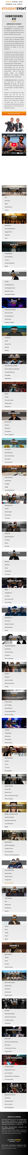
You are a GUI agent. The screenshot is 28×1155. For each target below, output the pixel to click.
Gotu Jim (7, 200)
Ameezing (8, 480)
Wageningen (10, 1133)
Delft (19, 1133)
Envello (7, 546)
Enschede (16, 1133)
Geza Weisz (8, 602)
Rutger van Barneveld (11, 814)
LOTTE (7, 508)
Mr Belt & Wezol (9, 683)
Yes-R (6, 764)
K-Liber (7, 761)
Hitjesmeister (9, 477)
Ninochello (8, 422)
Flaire (6, 210)
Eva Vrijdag (8, 705)
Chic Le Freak (9, 313)
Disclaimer (9, 1148)
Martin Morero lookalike (12, 369)
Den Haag (8, 1130)
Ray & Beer (8, 225)
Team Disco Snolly (10, 309)
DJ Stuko (7, 540)
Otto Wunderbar (9, 870)
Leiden (13, 1130)
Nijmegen (24, 1131)
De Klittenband (9, 1020)
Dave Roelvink (9, 599)
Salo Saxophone (9, 1107)
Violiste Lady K (9, 1066)
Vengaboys (8, 733)
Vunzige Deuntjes (10, 294)
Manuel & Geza (9, 291)
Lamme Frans (9, 848)
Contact (19, 4)
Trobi (6, 341)
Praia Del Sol (8, 462)
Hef (6, 901)
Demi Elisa (8, 515)
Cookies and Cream (10, 1048)
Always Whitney (9, 372)
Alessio (7, 425)
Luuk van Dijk (9, 680)
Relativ (7, 673)
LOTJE (6, 397)
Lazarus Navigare (10, 228)
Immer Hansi (8, 876)
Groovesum (13, 1148)
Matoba (7, 561)
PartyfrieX (8, 879)
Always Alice (9, 505)
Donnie (7, 964)
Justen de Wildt (9, 817)
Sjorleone (7, 428)
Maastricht (24, 1130)
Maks (6, 266)
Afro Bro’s (7, 459)
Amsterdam (4, 1131)
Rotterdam (18, 1131)
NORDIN (7, 235)
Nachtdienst (8, 207)
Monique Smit (9, 758)
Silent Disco (8, 985)
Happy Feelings (9, 322)
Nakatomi (8, 736)
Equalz (7, 911)
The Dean (7, 621)
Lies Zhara (8, 431)
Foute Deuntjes (9, 798)
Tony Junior (8, 1051)
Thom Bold (8, 571)
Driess (7, 926)
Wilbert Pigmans (10, 845)
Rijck (6, 203)
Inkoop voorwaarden (17, 1146)
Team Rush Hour (9, 490)
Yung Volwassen (9, 263)
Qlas (6, 238)
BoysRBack (8, 378)
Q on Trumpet (9, 1073)
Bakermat (8, 1045)
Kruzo (6, 543)
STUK (6, 630)
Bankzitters (8, 617)
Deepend (7, 655)
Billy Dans (8, 406)
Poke (6, 929)
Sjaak (6, 939)
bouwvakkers (18, 63)
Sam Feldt (8, 1038)
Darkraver (8, 992)
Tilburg (14, 1131)
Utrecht (10, 1131)
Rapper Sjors (8, 995)
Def (6, 197)
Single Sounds (9, 786)
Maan (6, 589)
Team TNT (8, 789)
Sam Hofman (8, 708)
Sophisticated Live (10, 1094)
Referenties (9, 4)
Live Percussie (9, 1079)
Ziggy (6, 487)
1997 (21, 52)
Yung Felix (8, 344)
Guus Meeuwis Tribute (11, 365)
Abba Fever (8, 792)
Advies (20, 2)
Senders (7, 564)
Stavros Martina (9, 456)
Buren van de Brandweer (12, 855)
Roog (6, 568)
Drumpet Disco (9, 1101)
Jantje (6, 932)
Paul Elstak (8, 739)
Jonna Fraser (9, 967)
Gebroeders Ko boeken (14, 113)
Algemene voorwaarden (7, 1146)
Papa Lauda (8, 873)
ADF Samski (8, 898)
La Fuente (7, 574)
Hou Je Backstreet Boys (11, 795)
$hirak (7, 347)
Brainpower (8, 770)
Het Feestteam (9, 851)
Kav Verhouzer (9, 658)
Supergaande (8, 627)
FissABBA (7, 375)
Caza (6, 960)
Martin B (7, 533)
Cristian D (8, 337)
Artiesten (8, 2)
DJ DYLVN (7, 449)
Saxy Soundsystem (10, 645)
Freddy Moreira (9, 284)
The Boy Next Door (10, 288)
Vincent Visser (9, 400)
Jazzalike (8, 1023)
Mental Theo (8, 742)
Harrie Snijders (9, 434)
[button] (14, 1141)
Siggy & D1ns (8, 232)
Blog (14, 4)
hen (17, 76)
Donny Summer (9, 316)
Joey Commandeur (10, 711)
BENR (6, 826)
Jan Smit (7, 596)
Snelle (6, 957)
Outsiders (7, 989)
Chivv (6, 936)
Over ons (15, 2)
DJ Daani (7, 518)
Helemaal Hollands (10, 820)
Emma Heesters (9, 624)
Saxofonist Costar (10, 1070)
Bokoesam (8, 904)
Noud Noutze (8, 842)
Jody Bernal (8, 592)
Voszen (7, 260)
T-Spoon (7, 730)
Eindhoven (17, 1130)
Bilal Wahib (8, 954)
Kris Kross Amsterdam (11, 1041)
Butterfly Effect (9, 536)
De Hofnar (8, 649)
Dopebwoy (8, 907)
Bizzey (7, 350)
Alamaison (8, 319)
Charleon (7, 1098)
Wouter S (7, 677)
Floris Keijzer (9, 256)
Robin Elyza (8, 512)
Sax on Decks (8, 1104)
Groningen (4, 1133)
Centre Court (8, 702)
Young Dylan (8, 253)
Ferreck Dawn (9, 652)
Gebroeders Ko (9, 883)
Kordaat (7, 1010)
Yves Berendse (9, 823)
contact (6, 94)
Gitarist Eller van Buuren (12, 1076)
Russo (6, 394)
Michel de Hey (9, 714)
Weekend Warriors (10, 1017)
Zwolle (3, 1130)
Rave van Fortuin (10, 982)
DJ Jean (7, 767)
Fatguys (7, 483)
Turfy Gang (8, 403)
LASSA (6, 281)
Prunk (6, 686)
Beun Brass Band (9, 1013)
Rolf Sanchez (9, 452)
